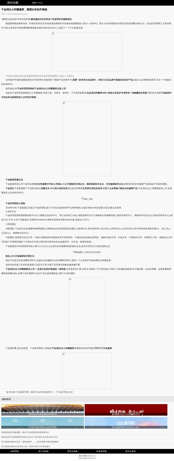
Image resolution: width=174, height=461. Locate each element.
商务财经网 (101, 451)
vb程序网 (14, 451)
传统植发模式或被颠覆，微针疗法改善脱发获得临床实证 (25, 432)
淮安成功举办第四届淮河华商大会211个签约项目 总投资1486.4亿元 (29, 437)
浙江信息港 (43, 451)
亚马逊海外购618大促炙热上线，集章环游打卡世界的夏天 (25, 446)
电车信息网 (130, 451)
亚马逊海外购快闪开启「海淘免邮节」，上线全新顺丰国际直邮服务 (30, 442)
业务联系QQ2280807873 (87, 458)
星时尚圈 (12, 2)
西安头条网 (72, 451)
